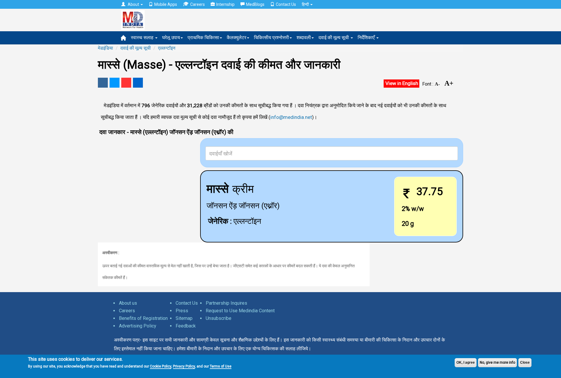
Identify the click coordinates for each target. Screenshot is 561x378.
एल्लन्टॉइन (166, 48)
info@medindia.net (291, 117)
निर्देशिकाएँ (367, 37)
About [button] (133, 4)
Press (182, 310)
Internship (225, 4)
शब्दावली (304, 37)
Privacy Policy (184, 366)
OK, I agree (465, 362)
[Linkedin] (138, 83)
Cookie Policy (160, 366)
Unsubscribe (218, 318)
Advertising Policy (137, 326)
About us (128, 303)
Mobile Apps (165, 4)
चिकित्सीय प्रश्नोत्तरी (271, 37)
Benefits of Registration (143, 318)
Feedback (186, 326)
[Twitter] (115, 83)
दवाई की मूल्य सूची (334, 37)
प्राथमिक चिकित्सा (203, 37)
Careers (197, 4)
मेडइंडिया (105, 48)
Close (525, 362)
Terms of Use (220, 366)
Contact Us (286, 4)
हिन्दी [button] (306, 4)
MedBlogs (255, 4)
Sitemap (184, 318)
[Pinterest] (126, 83)
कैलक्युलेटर (236, 37)
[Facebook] (103, 83)
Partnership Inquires (226, 303)
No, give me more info (497, 362)
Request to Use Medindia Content (240, 310)
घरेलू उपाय (171, 37)
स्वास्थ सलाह (143, 37)
